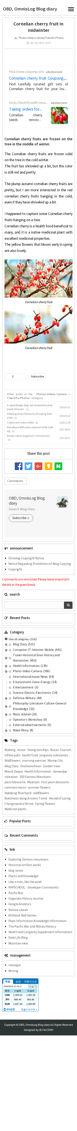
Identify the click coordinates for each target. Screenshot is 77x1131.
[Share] (17, 376)
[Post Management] (23, 376)
